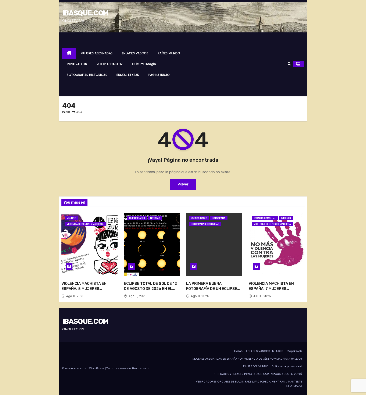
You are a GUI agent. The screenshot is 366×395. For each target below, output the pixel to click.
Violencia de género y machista (85, 224)
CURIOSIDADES (137, 218)
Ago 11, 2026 (75, 296)
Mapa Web (294, 351)
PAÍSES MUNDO (169, 53)
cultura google (144, 64)
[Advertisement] (238, 64)
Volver (183, 184)
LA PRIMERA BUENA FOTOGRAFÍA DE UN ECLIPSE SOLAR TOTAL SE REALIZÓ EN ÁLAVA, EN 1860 (212, 291)
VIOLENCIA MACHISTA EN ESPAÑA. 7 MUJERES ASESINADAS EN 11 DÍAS (271, 288)
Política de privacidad (287, 366)
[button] (289, 63)
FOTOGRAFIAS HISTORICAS (87, 75)
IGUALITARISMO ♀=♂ (265, 218)
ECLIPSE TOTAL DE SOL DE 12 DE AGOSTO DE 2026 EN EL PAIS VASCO (150, 288)
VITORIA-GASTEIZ (110, 64)
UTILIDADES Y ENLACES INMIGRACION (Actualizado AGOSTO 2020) (258, 374)
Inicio (66, 112)
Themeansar (141, 368)
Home (238, 351)
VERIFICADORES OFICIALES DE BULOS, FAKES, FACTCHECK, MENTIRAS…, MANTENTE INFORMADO (249, 384)
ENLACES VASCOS (135, 53)
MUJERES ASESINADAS (97, 53)
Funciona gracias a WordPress (83, 368)
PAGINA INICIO (159, 75)
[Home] (69, 53)
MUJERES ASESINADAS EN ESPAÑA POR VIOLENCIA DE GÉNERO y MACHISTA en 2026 (247, 359)
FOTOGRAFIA (218, 218)
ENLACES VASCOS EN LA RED (264, 351)
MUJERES (71, 218)
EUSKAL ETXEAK (127, 75)
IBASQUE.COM (85, 13)
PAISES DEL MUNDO (255, 366)
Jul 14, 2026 (262, 296)
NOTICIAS (155, 218)
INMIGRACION (77, 64)
